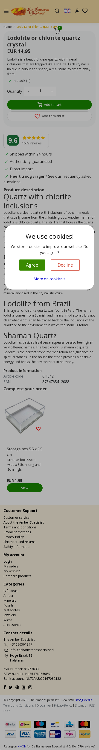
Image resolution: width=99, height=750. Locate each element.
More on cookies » (49, 278)
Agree (32, 265)
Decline (65, 265)
